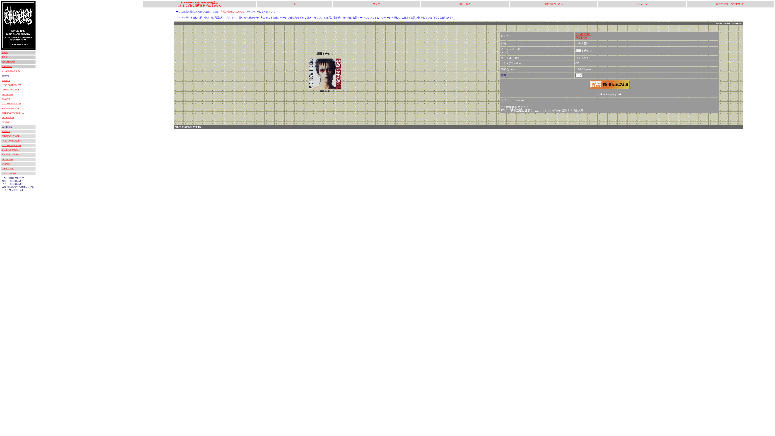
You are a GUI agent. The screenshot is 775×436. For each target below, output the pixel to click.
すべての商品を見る (11, 71)
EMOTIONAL (7, 94)
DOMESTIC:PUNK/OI (583, 36)
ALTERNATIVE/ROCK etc (13, 113)
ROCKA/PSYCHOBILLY (12, 108)
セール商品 (7, 66)
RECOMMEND (8, 62)
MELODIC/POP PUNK (11, 104)
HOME (294, 4)
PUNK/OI (6, 80)
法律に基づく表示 (553, 4)
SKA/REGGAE (8, 117)
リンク (376, 4)
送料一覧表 (465, 4)
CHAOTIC (6, 99)
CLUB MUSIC (8, 169)
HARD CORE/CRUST (11, 85)
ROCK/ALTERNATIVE (11, 155)
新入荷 (5, 52)
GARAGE (6, 122)
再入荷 (5, 57)
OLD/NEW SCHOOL (10, 90)
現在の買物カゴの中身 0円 (730, 4)
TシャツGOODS (9, 173)
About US (642, 4)
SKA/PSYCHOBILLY (11, 150)
